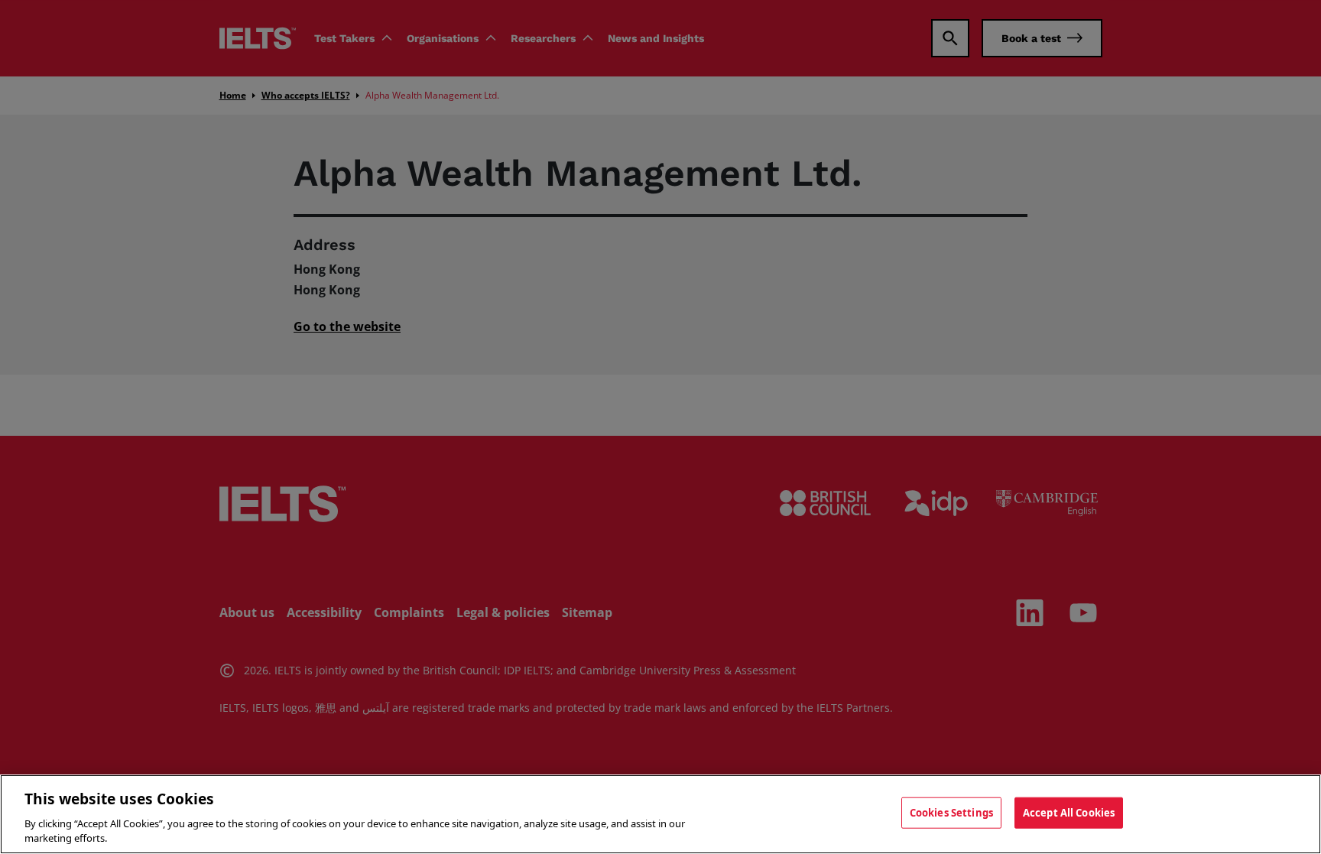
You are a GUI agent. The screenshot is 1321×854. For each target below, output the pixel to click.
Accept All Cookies (1069, 813)
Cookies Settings (951, 813)
